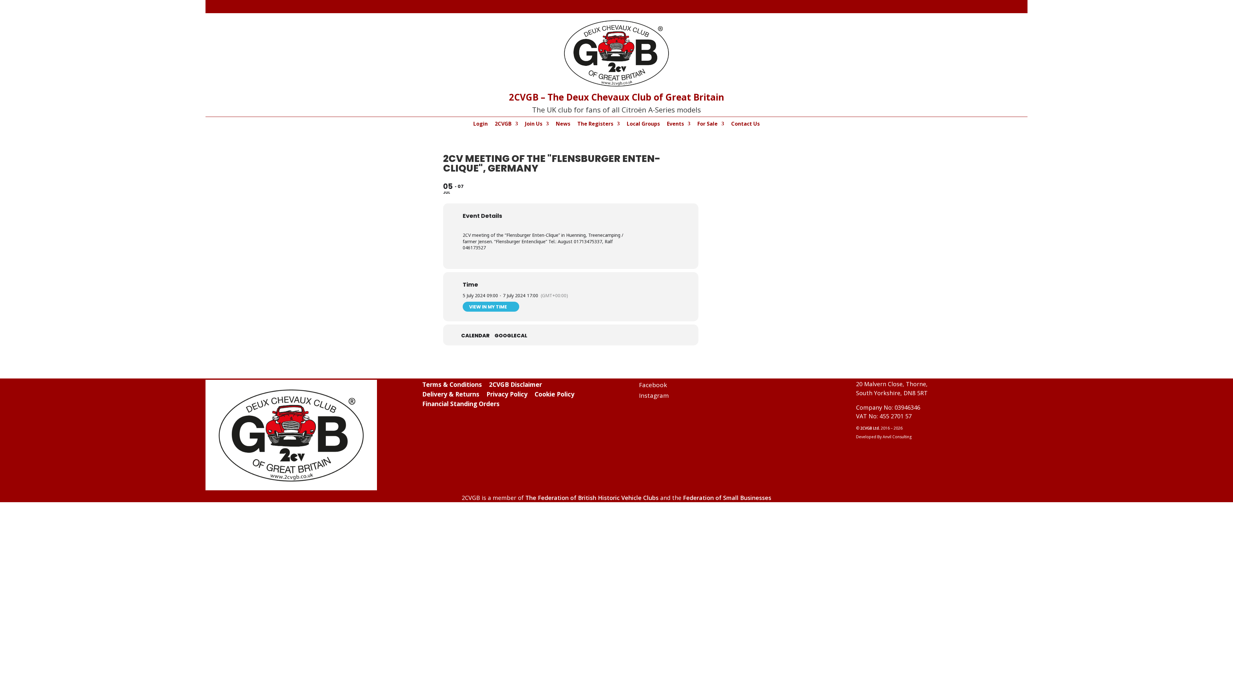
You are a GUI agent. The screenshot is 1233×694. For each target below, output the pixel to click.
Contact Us (745, 124)
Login (480, 124)
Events (675, 124)
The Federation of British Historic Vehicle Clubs (592, 498)
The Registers (595, 124)
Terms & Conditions (452, 385)
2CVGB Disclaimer (515, 385)
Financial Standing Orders (461, 405)
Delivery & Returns (450, 395)
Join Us (533, 124)
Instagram (654, 395)
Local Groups (643, 124)
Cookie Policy (554, 395)
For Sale (707, 124)
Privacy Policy (507, 395)
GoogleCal (510, 336)
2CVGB (503, 124)
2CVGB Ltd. (870, 428)
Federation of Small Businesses (727, 498)
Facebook (653, 385)
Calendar (475, 336)
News (563, 124)
